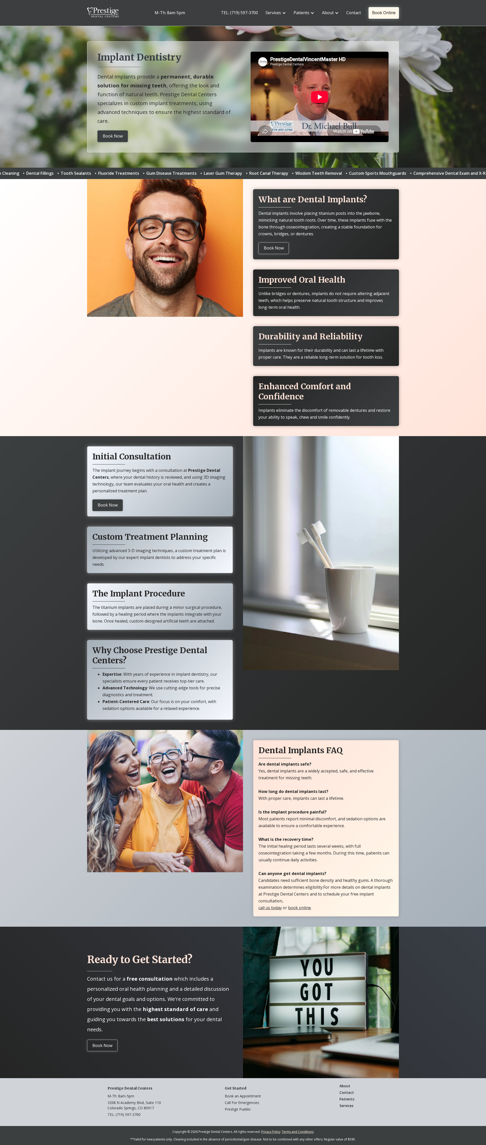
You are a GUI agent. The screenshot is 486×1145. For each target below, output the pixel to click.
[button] (276, 13)
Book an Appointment (243, 1096)
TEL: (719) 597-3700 (239, 12)
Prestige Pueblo (238, 1109)
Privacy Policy (270, 1132)
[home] (103, 13)
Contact (353, 12)
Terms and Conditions (298, 1132)
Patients (346, 1099)
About (344, 1085)
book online (299, 907)
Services (346, 1105)
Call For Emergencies (242, 1102)
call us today (270, 907)
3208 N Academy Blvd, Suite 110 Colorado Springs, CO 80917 (134, 1105)
